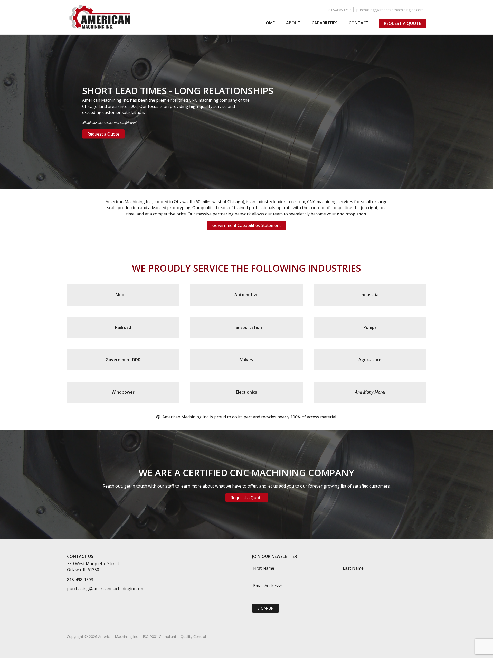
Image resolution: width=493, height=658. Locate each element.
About (293, 23)
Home (269, 23)
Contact (359, 23)
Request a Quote (402, 23)
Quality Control (193, 636)
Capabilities (324, 23)
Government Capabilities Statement (246, 225)
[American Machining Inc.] (100, 17)
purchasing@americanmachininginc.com (390, 9)
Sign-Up (265, 608)
